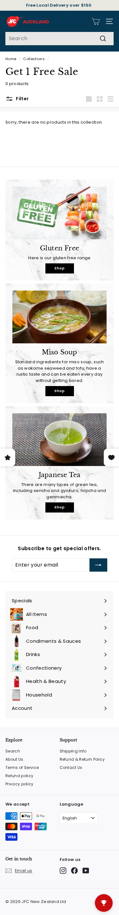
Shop (59, 268)
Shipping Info (73, 751)
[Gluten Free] (59, 213)
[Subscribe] (98, 565)
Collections (34, 58)
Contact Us (71, 767)
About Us (14, 759)
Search (12, 751)
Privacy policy (19, 784)
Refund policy (19, 775)
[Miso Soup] (59, 317)
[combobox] (59, 38)
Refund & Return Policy (82, 759)
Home (10, 58)
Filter (22, 98)
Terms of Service (22, 767)
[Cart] (95, 21)
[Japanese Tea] (59, 439)
